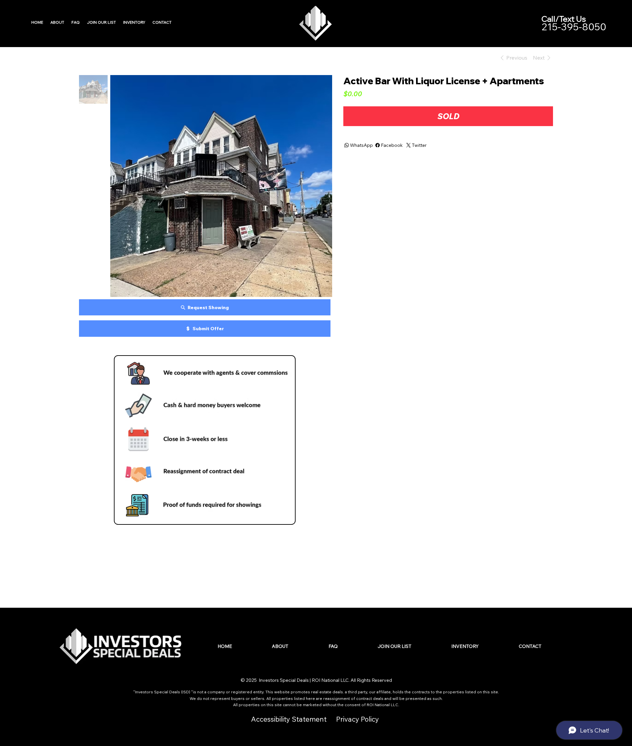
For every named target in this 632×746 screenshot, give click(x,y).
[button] (134, 22)
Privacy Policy (357, 719)
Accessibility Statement (289, 719)
